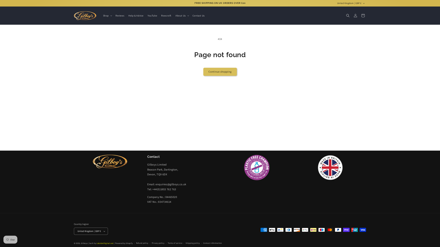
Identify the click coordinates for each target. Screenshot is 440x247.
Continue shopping (220, 71)
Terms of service (175, 243)
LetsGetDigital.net (105, 243)
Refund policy (142, 243)
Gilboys (84, 243)
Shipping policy (193, 243)
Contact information (212, 243)
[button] (107, 15)
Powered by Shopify (124, 243)
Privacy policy (158, 243)
